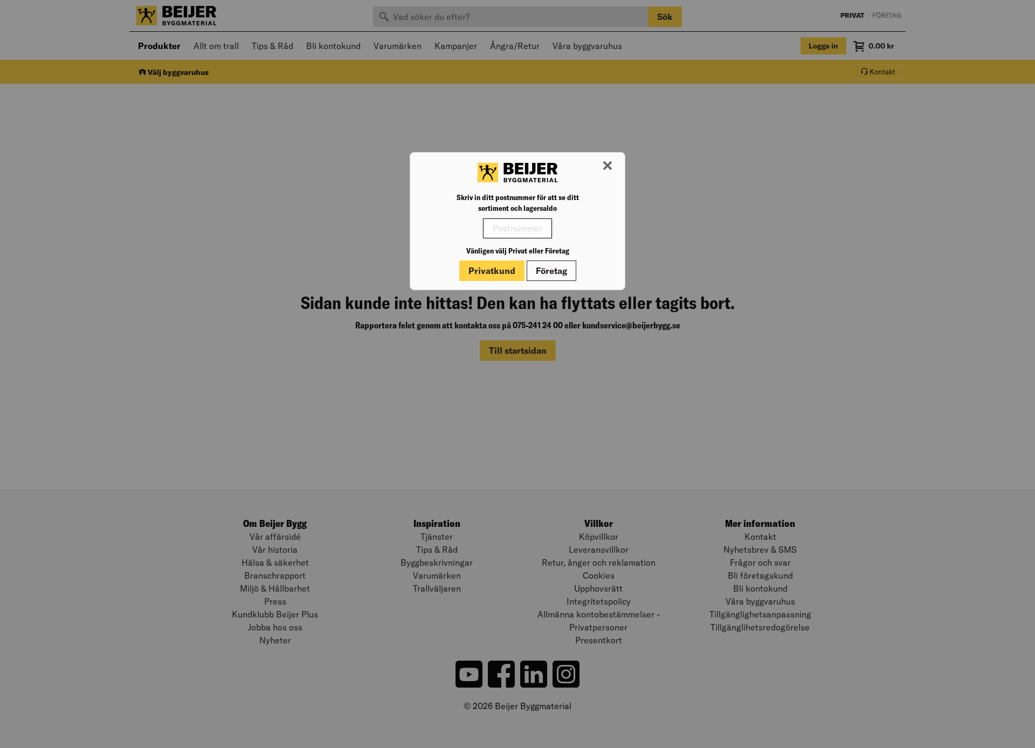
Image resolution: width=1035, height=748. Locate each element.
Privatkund (491, 270)
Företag (551, 270)
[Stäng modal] (607, 166)
